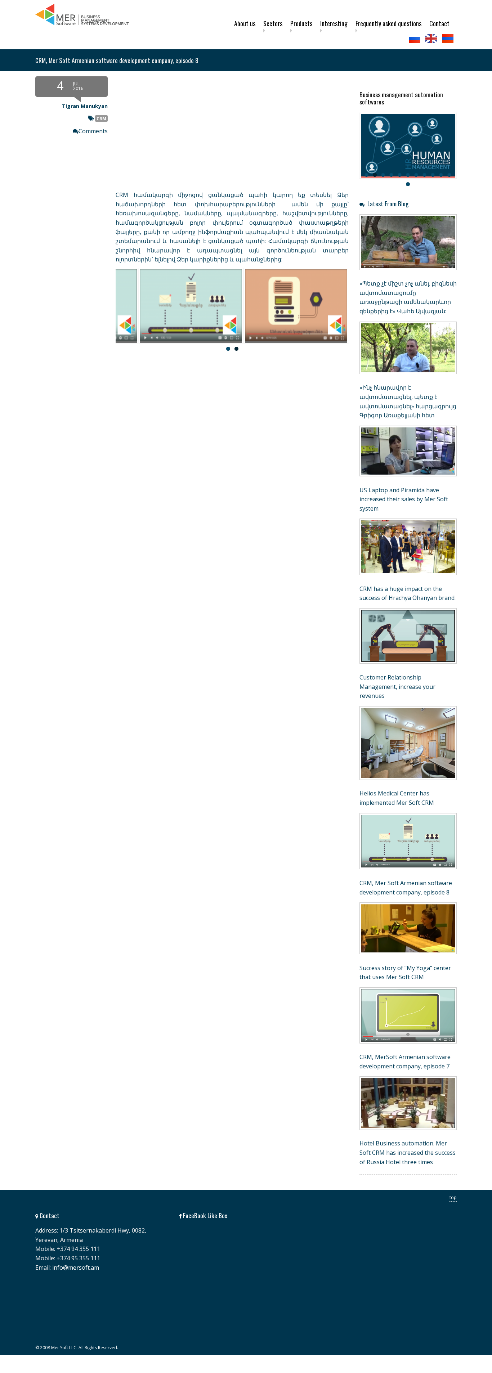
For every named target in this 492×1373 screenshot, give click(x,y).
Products (301, 23)
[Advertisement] (192, 418)
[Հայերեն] (448, 38)
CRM (101, 118)
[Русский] (415, 38)
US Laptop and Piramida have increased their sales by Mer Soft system (403, 499)
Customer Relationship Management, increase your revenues (397, 686)
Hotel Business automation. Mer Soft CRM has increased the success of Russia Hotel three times (407, 1152)
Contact (439, 23)
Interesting (334, 23)
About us (244, 23)
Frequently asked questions (388, 23)
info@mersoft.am (75, 1267)
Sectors (272, 23)
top (453, 1197)
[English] (431, 38)
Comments (93, 131)
